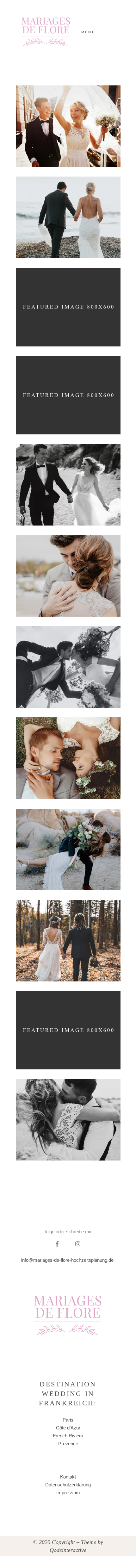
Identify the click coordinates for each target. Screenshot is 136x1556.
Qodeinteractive (68, 1550)
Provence (68, 1443)
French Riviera (68, 1435)
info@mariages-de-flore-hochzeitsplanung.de (68, 1260)
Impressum (68, 1492)
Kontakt (68, 1476)
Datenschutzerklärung (68, 1484)
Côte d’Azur (68, 1427)
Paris (68, 1419)
